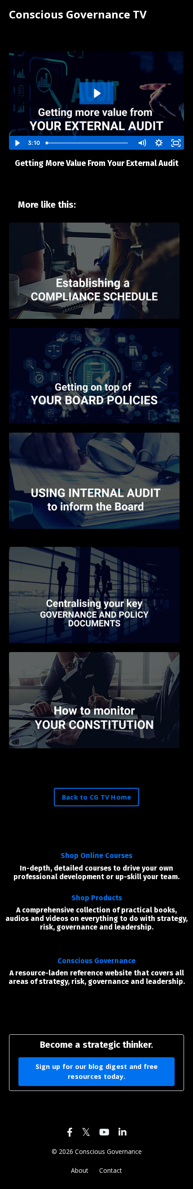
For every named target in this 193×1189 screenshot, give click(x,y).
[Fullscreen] (175, 143)
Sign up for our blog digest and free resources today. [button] (96, 1071)
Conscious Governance (96, 961)
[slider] (88, 143)
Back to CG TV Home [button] (97, 797)
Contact (110, 1170)
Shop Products (96, 898)
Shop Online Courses (96, 855)
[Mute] (141, 143)
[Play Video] (17, 143)
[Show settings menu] (158, 143)
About (79, 1170)
